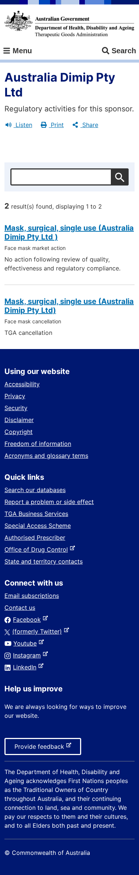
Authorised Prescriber (34, 537)
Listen (23, 125)
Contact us (19, 607)
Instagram (28, 655)
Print (56, 125)
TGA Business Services (36, 513)
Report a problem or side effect (49, 501)
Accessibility (22, 384)
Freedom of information (37, 443)
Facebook (28, 619)
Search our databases (35, 490)
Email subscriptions (31, 595)
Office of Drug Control (37, 549)
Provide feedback (40, 748)
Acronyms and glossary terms (46, 455)
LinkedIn (26, 667)
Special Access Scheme (37, 525)
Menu (21, 51)
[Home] (69, 23)
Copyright (18, 431)
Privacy (14, 396)
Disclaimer (19, 420)
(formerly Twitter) (38, 631)
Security (15, 408)
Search (124, 51)
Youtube (26, 643)
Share (89, 125)
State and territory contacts (43, 561)
